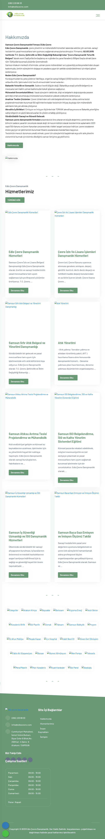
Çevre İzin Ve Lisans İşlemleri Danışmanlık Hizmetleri (77, 253)
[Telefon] (5, 825)
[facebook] (79, 5)
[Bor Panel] (73, 667)
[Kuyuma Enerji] (75, 610)
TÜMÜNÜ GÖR (13, 200)
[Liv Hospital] (50, 638)
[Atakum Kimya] (29, 610)
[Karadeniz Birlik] (16, 624)
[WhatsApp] (5, 833)
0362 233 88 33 (15, 3)
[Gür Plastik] (34, 624)
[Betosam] (58, 610)
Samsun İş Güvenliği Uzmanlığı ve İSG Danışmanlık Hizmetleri (28, 536)
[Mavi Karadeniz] (38, 667)
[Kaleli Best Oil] (67, 638)
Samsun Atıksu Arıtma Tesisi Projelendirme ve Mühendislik (28, 435)
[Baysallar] (45, 610)
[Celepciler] (13, 610)
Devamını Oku (17, 290)
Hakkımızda (13, 145)
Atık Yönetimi (67, 343)
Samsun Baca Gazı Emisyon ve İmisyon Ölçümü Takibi (76, 534)
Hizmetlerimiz (47, 723)
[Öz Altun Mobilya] (15, 638)
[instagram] (88, 5)
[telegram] (84, 5)
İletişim (44, 737)
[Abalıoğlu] (86, 667)
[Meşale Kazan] (33, 638)
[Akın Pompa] (75, 653)
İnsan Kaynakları (43, 730)
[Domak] (47, 624)
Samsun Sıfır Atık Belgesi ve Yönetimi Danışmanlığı (27, 344)
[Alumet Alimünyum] (56, 653)
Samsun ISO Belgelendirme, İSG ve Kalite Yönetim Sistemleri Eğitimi (76, 437)
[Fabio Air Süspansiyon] (21, 653)
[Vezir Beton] (91, 610)
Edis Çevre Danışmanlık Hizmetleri (24, 253)
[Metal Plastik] (20, 667)
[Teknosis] (89, 653)
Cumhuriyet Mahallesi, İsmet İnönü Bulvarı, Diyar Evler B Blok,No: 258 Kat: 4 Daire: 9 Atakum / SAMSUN (22, 738)
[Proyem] (92, 624)
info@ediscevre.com (18, 6)
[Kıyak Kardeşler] (57, 667)
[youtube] (97, 5)
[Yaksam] (59, 624)
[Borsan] (39, 653)
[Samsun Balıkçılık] (75, 624)
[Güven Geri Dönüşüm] (88, 638)
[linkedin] (93, 5)
